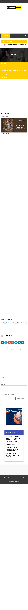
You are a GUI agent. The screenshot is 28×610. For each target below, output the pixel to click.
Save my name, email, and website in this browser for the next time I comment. (13, 394)
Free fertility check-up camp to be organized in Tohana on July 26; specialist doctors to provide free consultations (13, 440)
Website (3, 384)
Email (2, 377)
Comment (3, 353)
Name (2, 370)
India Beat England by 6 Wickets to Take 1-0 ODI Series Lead (12, 455)
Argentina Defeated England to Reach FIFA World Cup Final (12, 449)
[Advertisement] (14, 23)
